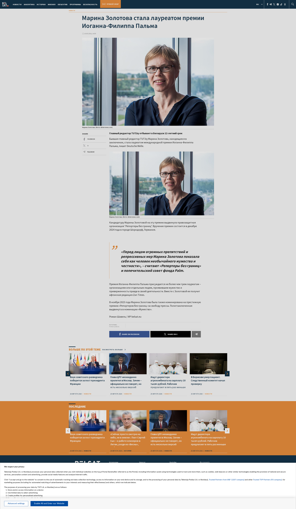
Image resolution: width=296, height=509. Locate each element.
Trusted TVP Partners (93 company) (267, 480)
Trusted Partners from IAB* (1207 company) (226, 480)
